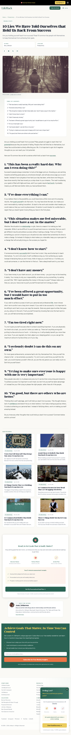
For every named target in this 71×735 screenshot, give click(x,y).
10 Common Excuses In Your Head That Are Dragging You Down (51, 488)
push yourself (18, 202)
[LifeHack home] (6, 8)
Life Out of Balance (6, 707)
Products (39, 683)
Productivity (11, 17)
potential (7, 145)
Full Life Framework (6, 690)
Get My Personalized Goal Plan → (35, 589)
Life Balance (4, 692)
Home (4, 17)
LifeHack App (39, 685)
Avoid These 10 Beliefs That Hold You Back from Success (51, 454)
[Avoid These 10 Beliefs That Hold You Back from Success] (52, 440)
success (53, 156)
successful (23, 253)
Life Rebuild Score (6, 687)
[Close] (67, 2)
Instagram (10, 719)
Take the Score (55, 8)
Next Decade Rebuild (6, 709)
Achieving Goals (5, 694)
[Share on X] (13, 51)
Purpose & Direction (6, 704)
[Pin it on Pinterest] (8, 51)
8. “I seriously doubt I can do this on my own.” (20, 127)
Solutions (4, 698)
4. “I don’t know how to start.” (16, 114)
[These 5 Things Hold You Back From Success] (52, 505)
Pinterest (17, 719)
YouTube (25, 719)
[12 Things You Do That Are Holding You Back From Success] (18, 472)
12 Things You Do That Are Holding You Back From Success (18, 486)
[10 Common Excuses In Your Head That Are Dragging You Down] (52, 473)
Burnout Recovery (5, 700)
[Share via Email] (17, 51)
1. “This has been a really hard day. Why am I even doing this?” (26, 104)
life (52, 303)
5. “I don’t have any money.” (15, 117)
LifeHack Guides (5, 685)
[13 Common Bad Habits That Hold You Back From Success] (19, 505)
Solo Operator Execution (7, 711)
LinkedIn (31, 719)
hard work (50, 183)
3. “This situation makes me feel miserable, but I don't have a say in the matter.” (31, 111)
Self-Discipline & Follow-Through (9, 702)
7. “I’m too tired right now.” (15, 124)
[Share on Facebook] (4, 51)
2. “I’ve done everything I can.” (16, 107)
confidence (13, 404)
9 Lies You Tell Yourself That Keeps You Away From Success (18, 455)
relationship (26, 226)
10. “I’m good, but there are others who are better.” (22, 133)
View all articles (20, 614)
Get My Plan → (60, 2)
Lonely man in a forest (15, 94)
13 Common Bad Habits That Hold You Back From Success (17, 519)
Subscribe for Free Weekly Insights (35, 660)
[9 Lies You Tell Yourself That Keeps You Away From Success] (18, 441)
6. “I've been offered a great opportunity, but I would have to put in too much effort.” (33, 120)
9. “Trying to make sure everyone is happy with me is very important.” (28, 130)
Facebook (4, 719)
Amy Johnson (8, 45)
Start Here (5, 683)
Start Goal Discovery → (54, 725)
